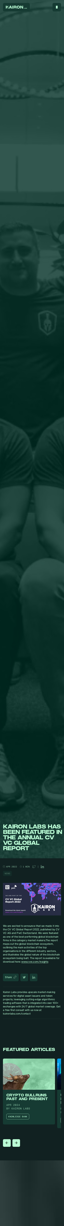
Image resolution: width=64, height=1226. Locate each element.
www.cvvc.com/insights (34, 961)
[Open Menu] (57, 7)
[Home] (16, 7)
